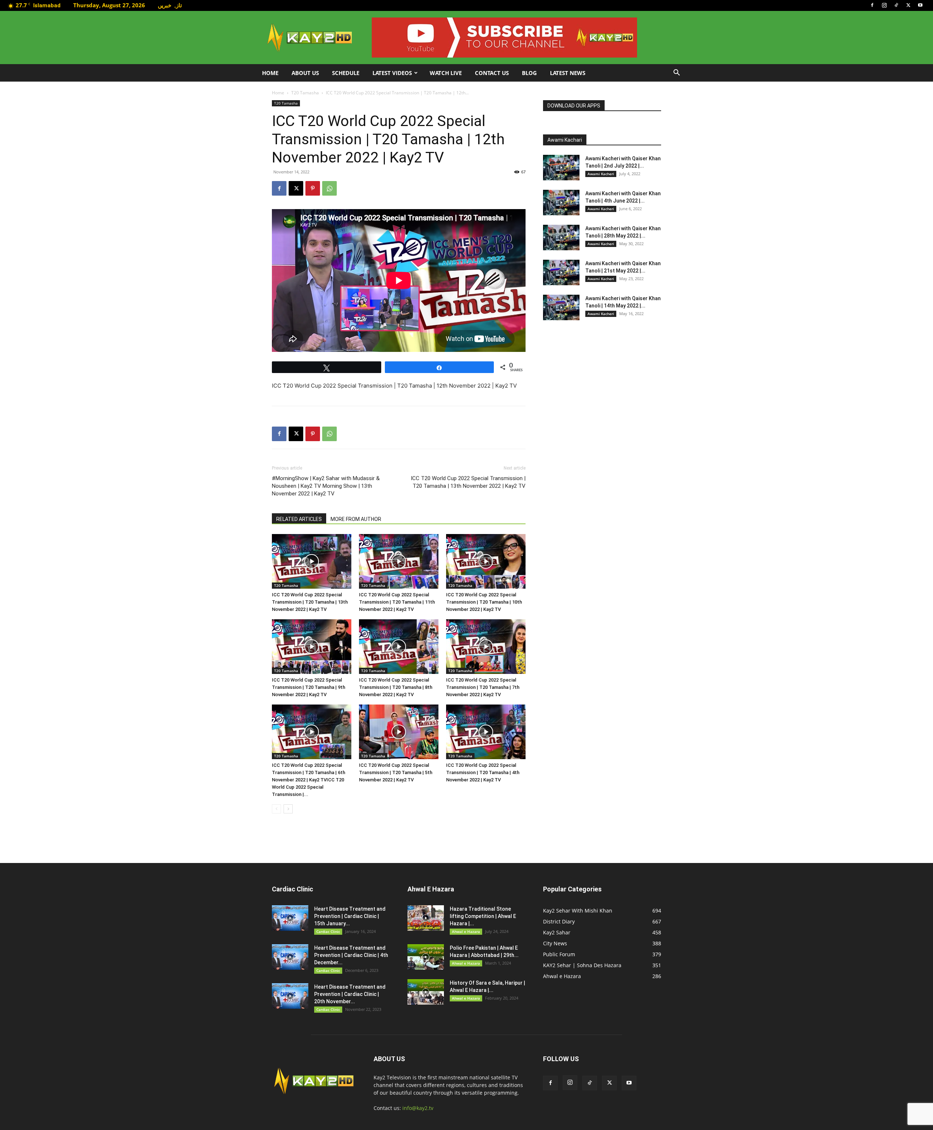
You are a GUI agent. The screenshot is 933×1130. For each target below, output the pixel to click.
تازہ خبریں (170, 5)
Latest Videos (392, 72)
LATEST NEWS (567, 72)
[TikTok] (896, 5)
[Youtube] (920, 5)
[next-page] (288, 808)
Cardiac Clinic (328, 931)
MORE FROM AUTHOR (356, 519)
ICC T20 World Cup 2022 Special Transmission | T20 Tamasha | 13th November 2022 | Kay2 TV (468, 482)
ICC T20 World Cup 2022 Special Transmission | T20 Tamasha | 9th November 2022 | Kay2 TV (308, 687)
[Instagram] (884, 5)
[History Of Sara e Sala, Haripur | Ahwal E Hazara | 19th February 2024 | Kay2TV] (425, 992)
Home (270, 72)
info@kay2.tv (417, 1108)
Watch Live (446, 72)
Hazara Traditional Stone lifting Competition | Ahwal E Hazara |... (483, 916)
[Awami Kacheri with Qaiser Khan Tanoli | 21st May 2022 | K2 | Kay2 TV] (561, 272)
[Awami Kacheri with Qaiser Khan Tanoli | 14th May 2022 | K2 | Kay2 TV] (561, 307)
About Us (305, 72)
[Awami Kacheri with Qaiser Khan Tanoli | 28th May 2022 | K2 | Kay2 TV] (561, 237)
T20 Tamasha (305, 93)
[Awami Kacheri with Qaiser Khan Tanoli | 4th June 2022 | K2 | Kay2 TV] (561, 202)
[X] (908, 5)
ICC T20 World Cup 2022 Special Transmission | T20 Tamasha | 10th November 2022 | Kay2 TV (484, 602)
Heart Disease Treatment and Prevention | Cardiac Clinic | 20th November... (350, 994)
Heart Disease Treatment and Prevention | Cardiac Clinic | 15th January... (350, 916)
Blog (529, 72)
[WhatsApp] (329, 188)
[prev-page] (276, 808)
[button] (676, 73)
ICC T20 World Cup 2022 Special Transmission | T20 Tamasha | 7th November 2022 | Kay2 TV (482, 687)
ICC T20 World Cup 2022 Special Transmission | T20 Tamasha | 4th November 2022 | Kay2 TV (482, 772)
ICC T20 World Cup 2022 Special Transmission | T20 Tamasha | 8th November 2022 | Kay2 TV (395, 687)
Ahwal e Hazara (466, 931)
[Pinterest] (312, 188)
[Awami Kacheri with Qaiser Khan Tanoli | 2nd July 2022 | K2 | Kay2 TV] (561, 167)
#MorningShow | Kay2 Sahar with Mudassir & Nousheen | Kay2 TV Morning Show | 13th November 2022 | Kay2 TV (326, 486)
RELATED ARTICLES (299, 519)
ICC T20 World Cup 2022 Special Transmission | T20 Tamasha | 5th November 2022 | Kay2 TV (395, 772)
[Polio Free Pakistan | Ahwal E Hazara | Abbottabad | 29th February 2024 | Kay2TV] (425, 957)
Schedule (345, 72)
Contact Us (492, 72)
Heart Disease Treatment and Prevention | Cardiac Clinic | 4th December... (351, 955)
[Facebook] (872, 5)
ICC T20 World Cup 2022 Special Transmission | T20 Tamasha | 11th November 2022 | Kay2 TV (397, 602)
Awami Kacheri (600, 173)
